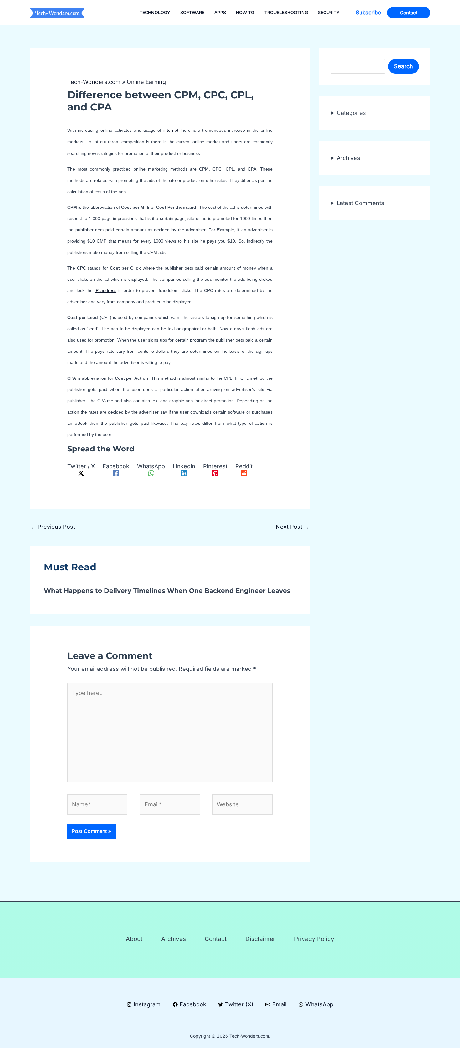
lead (93, 328)
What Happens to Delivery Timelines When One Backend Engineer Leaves (167, 590)
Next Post (292, 526)
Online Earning (146, 82)
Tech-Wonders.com (93, 82)
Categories (351, 112)
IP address (105, 290)
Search (403, 66)
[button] (368, 12)
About (134, 939)
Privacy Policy (314, 939)
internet (170, 130)
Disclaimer (260, 939)
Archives (348, 157)
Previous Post (52, 526)
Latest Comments (360, 202)
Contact (216, 939)
